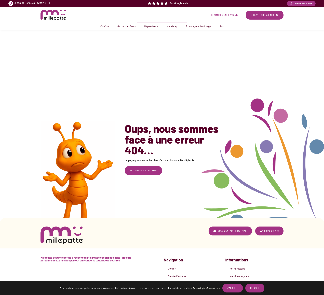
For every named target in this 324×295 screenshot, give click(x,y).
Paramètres (213, 288)
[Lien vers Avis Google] (168, 3)
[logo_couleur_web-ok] (53, 11)
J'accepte (232, 288)
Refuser (254, 288)
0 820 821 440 (23, 3)
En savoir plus (200, 288)
